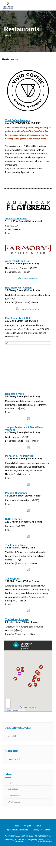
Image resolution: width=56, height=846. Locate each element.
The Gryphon (12, 578)
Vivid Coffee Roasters (17, 120)
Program (27, 826)
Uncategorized (14, 759)
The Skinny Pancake (17, 619)
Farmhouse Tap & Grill (17, 318)
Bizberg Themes (45, 839)
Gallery (36, 830)
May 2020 (12, 736)
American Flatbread (16, 218)
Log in (10, 782)
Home (6, 35)
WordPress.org (14, 802)
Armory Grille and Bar (17, 261)
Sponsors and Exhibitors (17, 830)
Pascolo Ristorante (16, 493)
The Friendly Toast (15, 545)
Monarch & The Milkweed (19, 456)
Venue (38, 826)
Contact (47, 830)
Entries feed (13, 789)
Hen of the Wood (14, 394)
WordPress (19, 839)
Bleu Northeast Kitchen (18, 287)
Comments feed (14, 795)
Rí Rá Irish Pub (13, 519)
